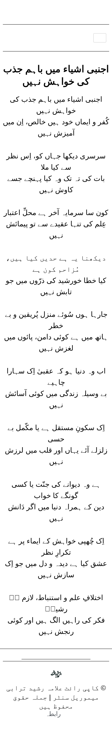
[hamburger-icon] (99, 38)
